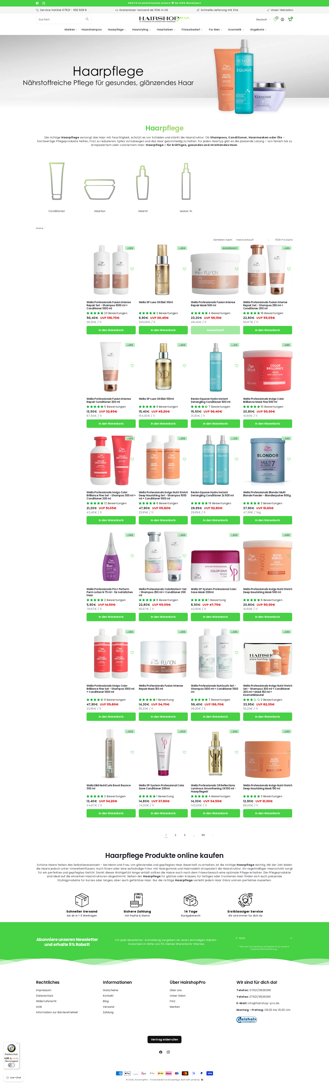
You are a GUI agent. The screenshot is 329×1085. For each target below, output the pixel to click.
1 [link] (166, 835)
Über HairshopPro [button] (187, 982)
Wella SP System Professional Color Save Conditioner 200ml (161, 787)
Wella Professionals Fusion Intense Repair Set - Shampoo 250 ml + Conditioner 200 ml (265, 305)
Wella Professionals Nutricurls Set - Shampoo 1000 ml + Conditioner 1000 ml (214, 688)
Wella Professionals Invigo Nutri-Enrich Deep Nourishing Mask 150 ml (267, 787)
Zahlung (108, 1012)
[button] (70, 30)
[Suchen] (87, 19)
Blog (106, 1001)
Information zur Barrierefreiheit (57, 1012)
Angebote (257, 30)
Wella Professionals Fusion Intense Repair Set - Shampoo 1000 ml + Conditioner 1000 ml (109, 305)
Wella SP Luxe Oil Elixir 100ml (156, 398)
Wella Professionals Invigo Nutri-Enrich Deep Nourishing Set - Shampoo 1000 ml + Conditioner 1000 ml (163, 495)
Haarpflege (116, 30)
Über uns (176, 990)
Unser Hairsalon (282, 10)
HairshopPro (141, 1079)
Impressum (43, 990)
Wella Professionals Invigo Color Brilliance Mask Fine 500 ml (263, 400)
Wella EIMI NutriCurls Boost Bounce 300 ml (109, 787)
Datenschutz (44, 996)
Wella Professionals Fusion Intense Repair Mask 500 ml (213, 304)
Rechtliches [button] (47, 982)
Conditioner (56, 211)
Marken (70, 30)
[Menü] (17, 1044)
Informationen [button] (117, 982)
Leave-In (186, 211)
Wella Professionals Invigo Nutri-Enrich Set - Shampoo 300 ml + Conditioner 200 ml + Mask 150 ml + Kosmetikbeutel (267, 690)
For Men (214, 30)
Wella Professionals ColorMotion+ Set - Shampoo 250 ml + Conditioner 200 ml (163, 592)
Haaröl (143, 211)
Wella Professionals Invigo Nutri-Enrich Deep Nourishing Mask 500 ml (267, 591)
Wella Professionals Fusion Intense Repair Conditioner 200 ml (109, 400)
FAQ (172, 1001)
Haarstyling (140, 30)
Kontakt (108, 996)
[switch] (11, 1065)
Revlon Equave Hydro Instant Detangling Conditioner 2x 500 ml (212, 494)
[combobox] (63, 19)
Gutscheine (110, 990)
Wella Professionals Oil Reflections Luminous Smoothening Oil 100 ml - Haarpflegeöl (213, 788)
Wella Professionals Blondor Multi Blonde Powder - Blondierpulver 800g (267, 494)
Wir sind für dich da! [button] (256, 982)
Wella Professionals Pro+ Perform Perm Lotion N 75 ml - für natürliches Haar (110, 592)
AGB (39, 1007)
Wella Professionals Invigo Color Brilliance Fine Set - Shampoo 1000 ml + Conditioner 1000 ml (110, 688)
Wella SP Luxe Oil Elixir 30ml (156, 302)
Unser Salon (178, 996)
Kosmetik (234, 30)
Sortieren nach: (223, 239)
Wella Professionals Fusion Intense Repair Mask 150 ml (161, 687)
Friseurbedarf (191, 30)
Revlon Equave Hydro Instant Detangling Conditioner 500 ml (210, 400)
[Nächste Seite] (212, 835)
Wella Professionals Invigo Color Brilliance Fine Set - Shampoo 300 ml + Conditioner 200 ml (111, 495)
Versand (108, 1007)
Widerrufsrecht (46, 1001)
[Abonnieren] (291, 938)
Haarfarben (165, 30)
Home (39, 228)
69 (203, 835)
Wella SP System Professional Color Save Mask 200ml (213, 591)
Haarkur (100, 211)
